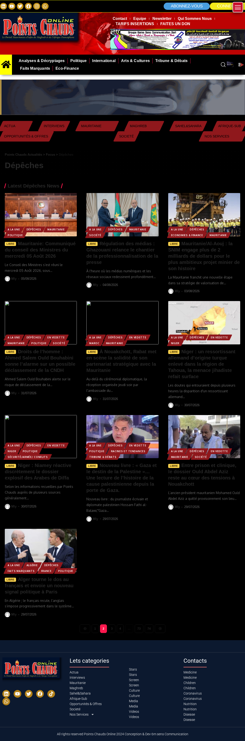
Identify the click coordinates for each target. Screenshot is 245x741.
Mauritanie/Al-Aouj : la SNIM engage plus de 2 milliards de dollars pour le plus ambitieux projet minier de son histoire (204, 256)
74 (149, 628)
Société (95, 235)
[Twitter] (20, 6)
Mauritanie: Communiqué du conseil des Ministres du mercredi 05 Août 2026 (40, 250)
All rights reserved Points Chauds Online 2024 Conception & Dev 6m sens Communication (122, 734)
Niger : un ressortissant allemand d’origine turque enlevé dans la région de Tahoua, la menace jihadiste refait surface (201, 364)
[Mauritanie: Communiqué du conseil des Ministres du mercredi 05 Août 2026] (41, 214)
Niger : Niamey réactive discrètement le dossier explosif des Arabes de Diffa (38, 471)
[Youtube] (17, 694)
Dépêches (34, 229)
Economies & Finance (187, 235)
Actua (9, 126)
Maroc (94, 343)
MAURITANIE (56, 229)
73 (139, 628)
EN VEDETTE (56, 337)
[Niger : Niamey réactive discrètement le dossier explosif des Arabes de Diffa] (41, 436)
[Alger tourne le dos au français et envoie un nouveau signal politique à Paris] (41, 550)
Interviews (54, 126)
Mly (14, 278)
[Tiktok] (51, 694)
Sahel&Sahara (188, 126)
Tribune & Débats (102, 457)
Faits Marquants (21, 571)
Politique (15, 235)
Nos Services (217, 136)
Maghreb (138, 126)
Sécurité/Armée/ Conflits (28, 457)
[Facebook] (28, 6)
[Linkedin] (3, 6)
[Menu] (238, 7)
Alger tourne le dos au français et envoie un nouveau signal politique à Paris (39, 585)
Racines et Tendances (128, 451)
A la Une (14, 229)
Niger (175, 343)
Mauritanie (91, 126)
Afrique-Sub (229, 126)
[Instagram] (36, 6)
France (46, 571)
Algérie (32, 565)
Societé (126, 136)
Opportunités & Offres (26, 136)
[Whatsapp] (45, 6)
